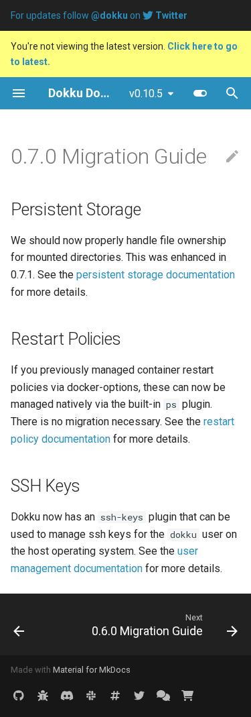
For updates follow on (99, 15)
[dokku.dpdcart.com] (187, 695)
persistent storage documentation (155, 274)
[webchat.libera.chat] (115, 695)
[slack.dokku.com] (91, 695)
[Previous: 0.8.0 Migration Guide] (19, 624)
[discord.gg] (67, 695)
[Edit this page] (232, 157)
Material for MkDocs (92, 670)
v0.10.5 (146, 93)
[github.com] (18, 695)
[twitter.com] (139, 695)
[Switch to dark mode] (200, 93)
